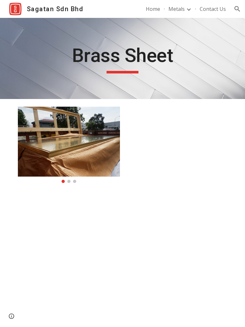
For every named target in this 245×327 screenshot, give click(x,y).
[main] (122, 58)
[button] (237, 9)
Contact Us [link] (213, 8)
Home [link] (153, 8)
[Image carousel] (69, 145)
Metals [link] (176, 8)
